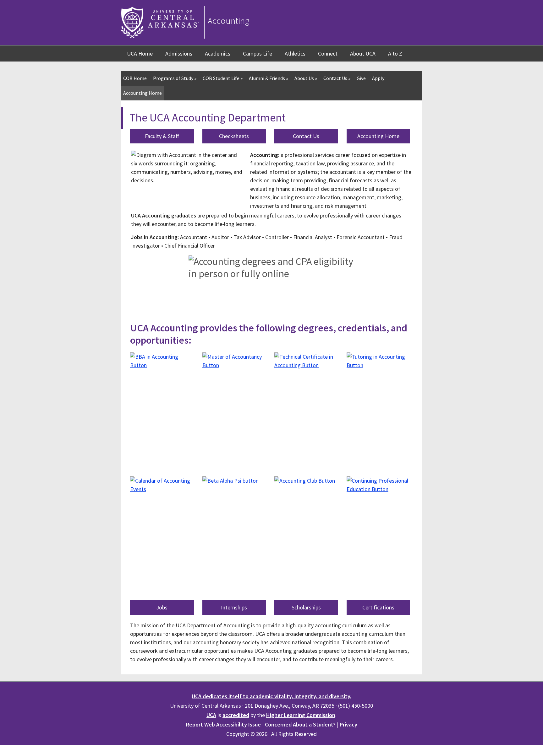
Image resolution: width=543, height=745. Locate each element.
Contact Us (336, 78)
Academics (217, 53)
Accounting (228, 20)
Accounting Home (142, 93)
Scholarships (306, 607)
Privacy (348, 724)
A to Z (395, 53)
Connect (327, 53)
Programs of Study (174, 78)
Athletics (295, 53)
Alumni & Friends (268, 78)
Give (361, 78)
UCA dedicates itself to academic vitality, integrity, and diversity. (271, 696)
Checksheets (234, 136)
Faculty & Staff (162, 136)
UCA (211, 715)
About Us (305, 78)
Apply (378, 78)
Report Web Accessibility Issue (223, 724)
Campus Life (257, 53)
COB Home (135, 78)
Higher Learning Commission (300, 715)
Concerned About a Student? (300, 724)
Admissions (178, 53)
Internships (234, 607)
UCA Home (140, 53)
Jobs (161, 607)
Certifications (378, 607)
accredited (235, 715)
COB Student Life (223, 78)
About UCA (363, 53)
